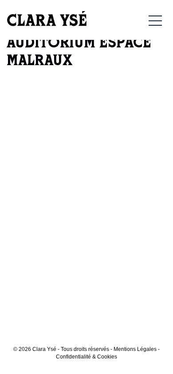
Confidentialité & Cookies (86, 357)
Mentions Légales (135, 349)
